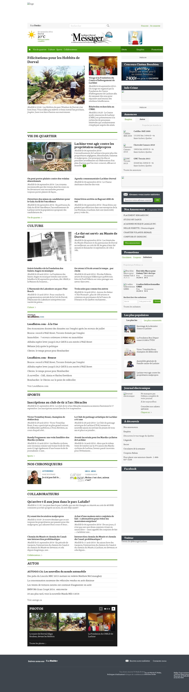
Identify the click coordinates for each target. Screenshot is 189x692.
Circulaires (126, 257)
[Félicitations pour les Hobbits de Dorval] (56, 85)
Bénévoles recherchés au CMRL (101, 108)
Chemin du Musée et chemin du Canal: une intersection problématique (47, 538)
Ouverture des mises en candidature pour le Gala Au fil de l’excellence (48, 200)
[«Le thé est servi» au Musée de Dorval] (49, 246)
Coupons (137, 257)
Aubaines (147, 257)
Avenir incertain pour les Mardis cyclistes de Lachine (95, 438)
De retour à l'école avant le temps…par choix (93, 269)
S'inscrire (144, 26)
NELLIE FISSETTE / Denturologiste (139, 228)
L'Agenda (128, 440)
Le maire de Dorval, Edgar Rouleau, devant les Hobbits (42, 635)
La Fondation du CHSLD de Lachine (100, 635)
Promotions (157, 49)
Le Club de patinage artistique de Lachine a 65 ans (95, 418)
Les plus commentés (152, 320)
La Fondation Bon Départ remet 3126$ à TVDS (148, 339)
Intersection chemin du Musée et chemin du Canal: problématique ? (95, 538)
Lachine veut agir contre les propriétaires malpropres (94, 145)
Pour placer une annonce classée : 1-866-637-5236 (141, 458)
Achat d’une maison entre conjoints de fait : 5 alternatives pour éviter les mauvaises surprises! (94, 519)
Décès (124, 49)
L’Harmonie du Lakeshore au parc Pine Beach (47, 290)
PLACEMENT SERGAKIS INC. (136, 215)
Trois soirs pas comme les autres (91, 289)
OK (157, 200)
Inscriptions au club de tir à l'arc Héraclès (57, 402)
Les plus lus (131, 320)
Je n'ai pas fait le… (51, 477)
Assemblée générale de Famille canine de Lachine (148, 362)
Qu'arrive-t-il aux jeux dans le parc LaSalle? (58, 502)
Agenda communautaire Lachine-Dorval (95, 178)
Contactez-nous (159, 661)
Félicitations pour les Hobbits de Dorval (53, 59)
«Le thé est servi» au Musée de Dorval (95, 235)
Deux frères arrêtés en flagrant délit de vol (94, 200)
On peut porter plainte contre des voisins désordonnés (48, 180)
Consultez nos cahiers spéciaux (150, 407)
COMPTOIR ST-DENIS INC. (135, 236)
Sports (59, 49)
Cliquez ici (145, 412)
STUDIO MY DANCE (133, 219)
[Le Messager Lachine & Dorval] (92, 37)
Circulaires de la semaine (134, 448)
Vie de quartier (39, 49)
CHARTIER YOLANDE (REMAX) (138, 232)
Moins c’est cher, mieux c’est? (97, 479)
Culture (51, 49)
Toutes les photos (37, 643)
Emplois (140, 49)
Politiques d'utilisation (115, 674)
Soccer (126, 444)
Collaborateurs (70, 49)
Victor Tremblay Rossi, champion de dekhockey (46, 418)
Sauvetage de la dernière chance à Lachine (147, 327)
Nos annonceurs (132, 243)
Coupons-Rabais (131, 453)
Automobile (47, 471)
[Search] (107, 26)
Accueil (29, 49)
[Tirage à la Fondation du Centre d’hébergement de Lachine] (103, 75)
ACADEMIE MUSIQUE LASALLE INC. (140, 224)
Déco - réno (90, 471)
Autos (142, 119)
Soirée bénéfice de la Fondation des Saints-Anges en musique (45, 269)
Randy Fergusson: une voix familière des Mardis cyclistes (48, 438)
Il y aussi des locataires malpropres (45, 516)
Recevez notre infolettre (140, 661)
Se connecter (155, 26)
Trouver (157, 301)
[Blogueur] (34, 476)
